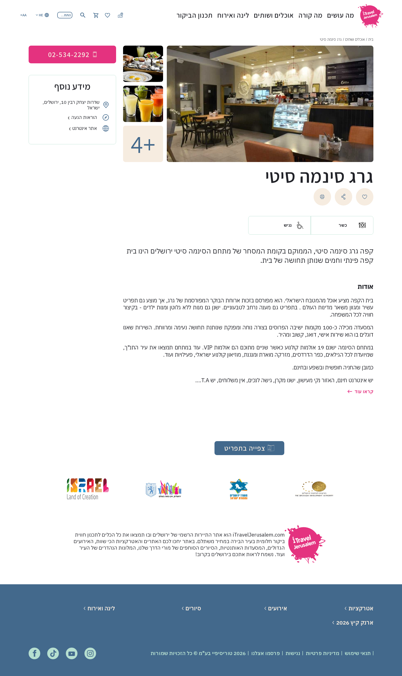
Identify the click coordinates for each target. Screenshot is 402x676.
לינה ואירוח (233, 15)
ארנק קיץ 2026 (354, 622)
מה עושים (340, 15)
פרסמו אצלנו (265, 653)
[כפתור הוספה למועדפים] (364, 197)
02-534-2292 (69, 54)
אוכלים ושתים (355, 39)
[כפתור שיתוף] (343, 197)
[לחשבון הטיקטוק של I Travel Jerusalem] (53, 653)
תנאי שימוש (358, 653)
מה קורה (310, 15)
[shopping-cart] (95, 15)
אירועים (277, 608)
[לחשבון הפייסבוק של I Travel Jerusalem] (34, 653)
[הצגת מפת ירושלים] (120, 15)
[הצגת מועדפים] (107, 15)
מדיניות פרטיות (322, 653)
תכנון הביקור (195, 15)
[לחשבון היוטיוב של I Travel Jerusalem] (71, 653)
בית (370, 39)
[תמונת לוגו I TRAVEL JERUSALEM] (372, 15)
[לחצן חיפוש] (83, 15)
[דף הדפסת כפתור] (322, 197)
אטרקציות (360, 608)
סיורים (193, 608)
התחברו (65, 15)
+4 (143, 144)
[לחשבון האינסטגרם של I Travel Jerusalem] (90, 653)
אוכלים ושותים (274, 15)
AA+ (23, 15)
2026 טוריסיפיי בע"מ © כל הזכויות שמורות (198, 653)
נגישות (292, 653)
